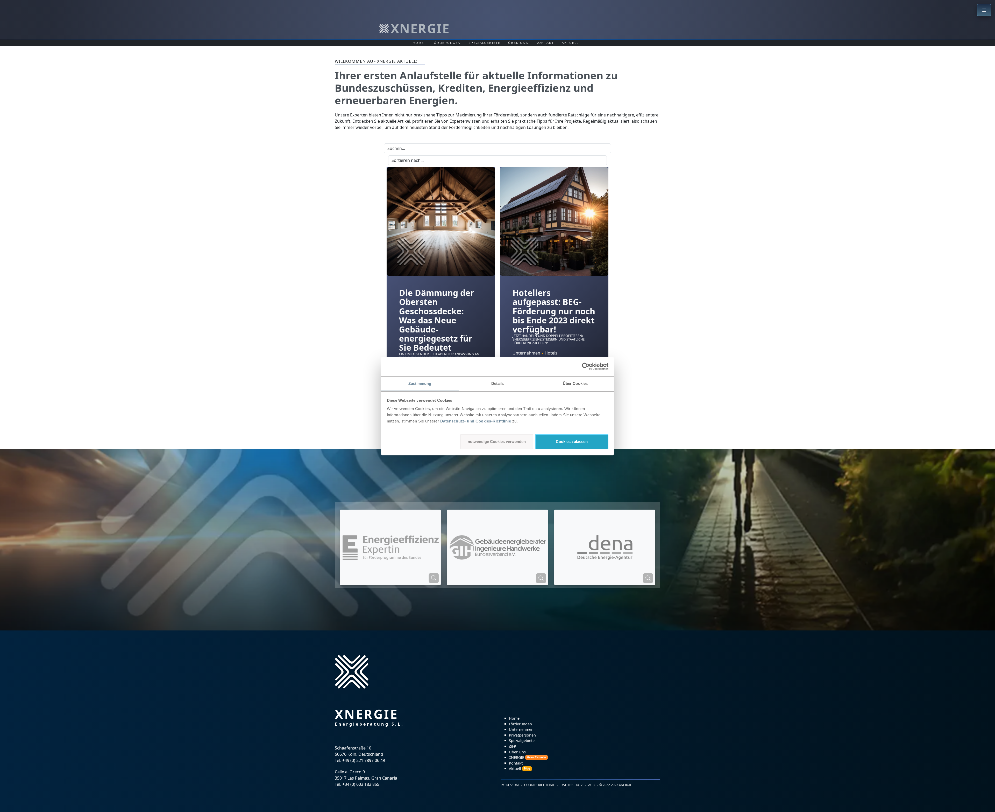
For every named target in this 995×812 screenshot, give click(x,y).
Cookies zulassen (572, 441)
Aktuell (570, 43)
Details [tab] (497, 383)
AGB (591, 785)
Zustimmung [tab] (419, 383)
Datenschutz (571, 785)
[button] (984, 10)
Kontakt (545, 43)
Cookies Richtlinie (539, 785)
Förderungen (446, 43)
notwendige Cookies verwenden (497, 441)
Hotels (551, 353)
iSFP (512, 746)
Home (418, 43)
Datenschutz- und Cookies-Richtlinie (475, 421)
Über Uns (518, 43)
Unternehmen (526, 353)
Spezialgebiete (484, 43)
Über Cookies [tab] (575, 383)
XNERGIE (527, 757)
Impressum (510, 785)
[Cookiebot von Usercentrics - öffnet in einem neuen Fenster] (585, 366)
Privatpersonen (522, 735)
